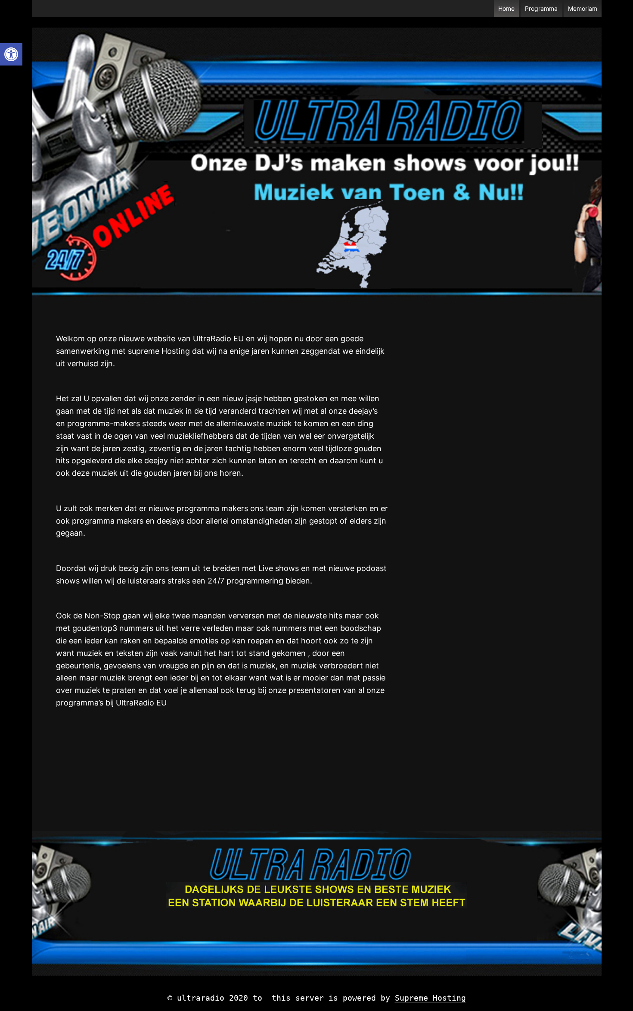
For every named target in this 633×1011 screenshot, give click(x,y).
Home (506, 8)
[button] (11, 54)
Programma (541, 8)
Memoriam (582, 8)
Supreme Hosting (430, 997)
